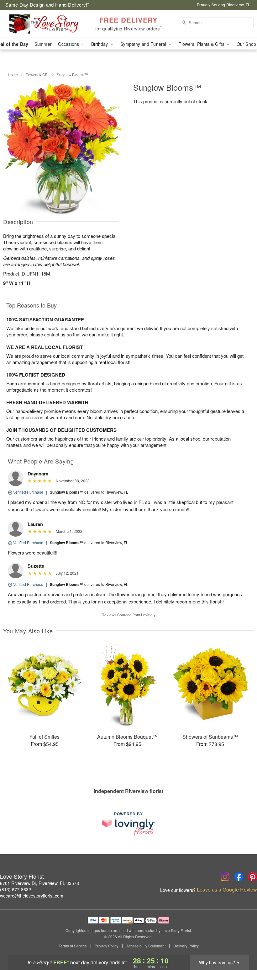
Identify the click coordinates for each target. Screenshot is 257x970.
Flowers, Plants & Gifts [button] (201, 44)
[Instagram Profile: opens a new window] (225, 876)
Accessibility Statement (145, 946)
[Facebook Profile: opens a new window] (238, 876)
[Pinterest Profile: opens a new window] (252, 876)
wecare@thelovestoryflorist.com (31, 895)
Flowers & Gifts (37, 74)
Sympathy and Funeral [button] (144, 44)
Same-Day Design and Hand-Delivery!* (47, 4)
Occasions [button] (69, 44)
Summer (43, 44)
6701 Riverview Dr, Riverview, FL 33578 (39, 883)
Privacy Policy (106, 946)
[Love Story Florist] (43, 24)
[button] (240, 943)
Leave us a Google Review (227, 889)
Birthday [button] (100, 44)
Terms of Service (73, 946)
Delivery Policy (186, 946)
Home (13, 74)
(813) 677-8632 (15, 889)
